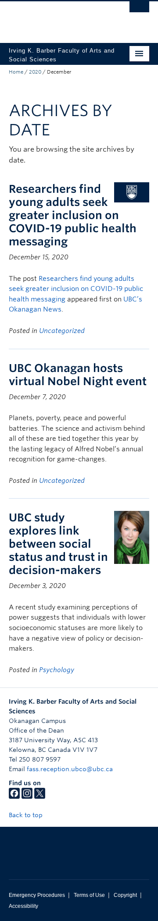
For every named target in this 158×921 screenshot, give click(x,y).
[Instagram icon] (27, 796)
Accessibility (23, 906)
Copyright (125, 895)
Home (16, 72)
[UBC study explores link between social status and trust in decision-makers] (131, 537)
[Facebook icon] (14, 796)
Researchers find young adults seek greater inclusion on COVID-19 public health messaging (72, 215)
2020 (35, 72)
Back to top (26, 814)
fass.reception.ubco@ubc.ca (70, 768)
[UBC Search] (139, 11)
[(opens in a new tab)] (131, 192)
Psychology (56, 670)
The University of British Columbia (58, 18)
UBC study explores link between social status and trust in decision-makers (58, 544)
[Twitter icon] (39, 796)
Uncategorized (62, 331)
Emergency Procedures (37, 895)
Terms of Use (89, 895)
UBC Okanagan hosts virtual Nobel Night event (78, 374)
